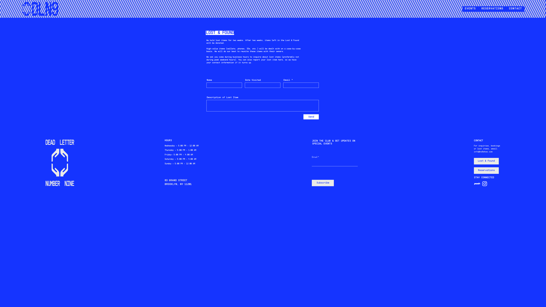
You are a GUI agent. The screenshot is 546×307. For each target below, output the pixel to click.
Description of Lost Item (222, 97)
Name (209, 80)
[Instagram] (484, 184)
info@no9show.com (483, 152)
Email (287, 80)
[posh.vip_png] (477, 184)
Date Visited (253, 80)
